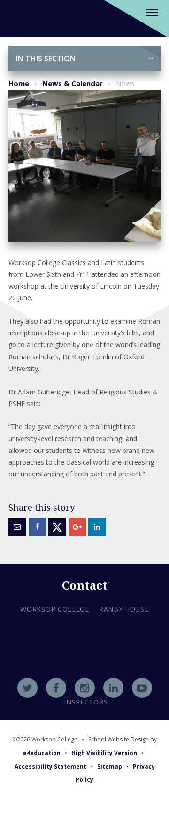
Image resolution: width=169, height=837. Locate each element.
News (125, 83)
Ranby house (124, 609)
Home (18, 83)
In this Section (46, 58)
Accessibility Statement (50, 766)
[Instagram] (85, 688)
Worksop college (54, 609)
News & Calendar (72, 83)
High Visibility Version (104, 753)
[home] (19, 18)
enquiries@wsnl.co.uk (85, 676)
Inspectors (86, 701)
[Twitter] (27, 688)
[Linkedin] (113, 688)
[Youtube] (142, 688)
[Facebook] (56, 688)
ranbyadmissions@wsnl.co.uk (84, 664)
